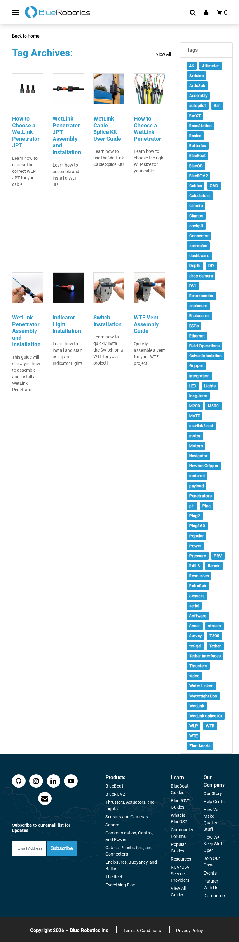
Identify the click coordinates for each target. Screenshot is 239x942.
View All (163, 54)
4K (191, 65)
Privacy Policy (189, 930)
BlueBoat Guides (180, 789)
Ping (206, 505)
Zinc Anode (199, 745)
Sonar (194, 625)
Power (195, 545)
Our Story (213, 793)
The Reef (113, 876)
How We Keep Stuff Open (214, 844)
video (194, 675)
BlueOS (196, 165)
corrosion (198, 245)
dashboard (199, 255)
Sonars (112, 824)
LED (192, 385)
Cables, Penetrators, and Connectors (129, 851)
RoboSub (197, 585)
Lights (210, 385)
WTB (210, 725)
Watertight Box (203, 695)
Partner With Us (211, 884)
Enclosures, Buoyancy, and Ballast (131, 865)
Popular (196, 535)
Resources (199, 575)
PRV (218, 555)
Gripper (196, 365)
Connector (199, 235)
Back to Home (26, 36)
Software (197, 615)
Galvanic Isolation (205, 355)
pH (191, 505)
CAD (214, 185)
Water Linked (201, 685)
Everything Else (120, 884)
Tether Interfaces (205, 655)
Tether (215, 645)
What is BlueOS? (179, 818)
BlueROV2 (198, 175)
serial (194, 605)
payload (196, 485)
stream (214, 625)
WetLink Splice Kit (205, 715)
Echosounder (201, 295)
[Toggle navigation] (15, 12)
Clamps (196, 215)
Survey (195, 635)
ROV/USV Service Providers (180, 874)
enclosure (198, 305)
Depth (194, 265)
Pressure (197, 555)
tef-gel (195, 645)
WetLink (196, 705)
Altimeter (210, 65)
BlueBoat (197, 155)
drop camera (201, 275)
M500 (213, 405)
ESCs (194, 325)
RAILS (194, 565)
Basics (195, 135)
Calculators (199, 195)
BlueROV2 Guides (180, 804)
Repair (214, 565)
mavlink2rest (201, 425)
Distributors (215, 895)
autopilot (197, 105)
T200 (214, 635)
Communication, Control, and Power (129, 836)
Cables (195, 185)
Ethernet (197, 335)
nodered (197, 475)
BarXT (195, 115)
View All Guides (178, 891)
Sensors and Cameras (126, 816)
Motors (196, 445)
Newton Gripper (203, 465)
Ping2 (194, 515)
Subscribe (62, 848)
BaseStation (200, 125)
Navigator (198, 455)
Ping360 (197, 525)
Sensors (196, 595)
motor (195, 435)
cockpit (196, 225)
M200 (194, 405)
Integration (199, 375)
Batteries (197, 145)
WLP (193, 725)
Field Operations (204, 345)
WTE (193, 735)
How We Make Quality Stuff (211, 819)
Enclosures (199, 315)
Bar (217, 105)
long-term (198, 395)
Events (210, 873)
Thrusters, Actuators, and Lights (130, 805)
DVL (193, 285)
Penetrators (200, 495)
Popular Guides (178, 847)
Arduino (196, 75)
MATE (194, 415)
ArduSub (197, 85)
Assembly (198, 95)
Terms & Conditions (142, 930)
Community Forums (182, 833)
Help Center (215, 801)
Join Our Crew (212, 861)
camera (196, 205)
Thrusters (198, 665)
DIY (211, 265)
